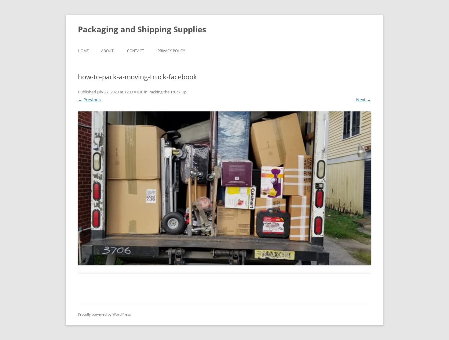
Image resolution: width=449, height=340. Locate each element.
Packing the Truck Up (167, 92)
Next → (363, 100)
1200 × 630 (133, 92)
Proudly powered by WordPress (104, 314)
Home (83, 50)
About (107, 50)
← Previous (89, 100)
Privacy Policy (171, 50)
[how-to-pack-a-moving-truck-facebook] (224, 188)
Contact (135, 50)
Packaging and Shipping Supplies (142, 29)
